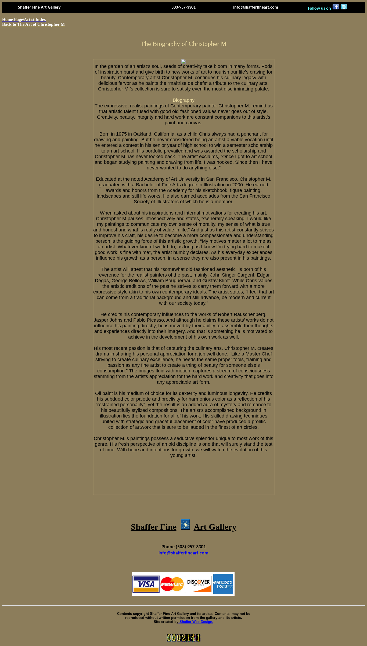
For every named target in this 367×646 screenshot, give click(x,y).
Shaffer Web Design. (195, 622)
